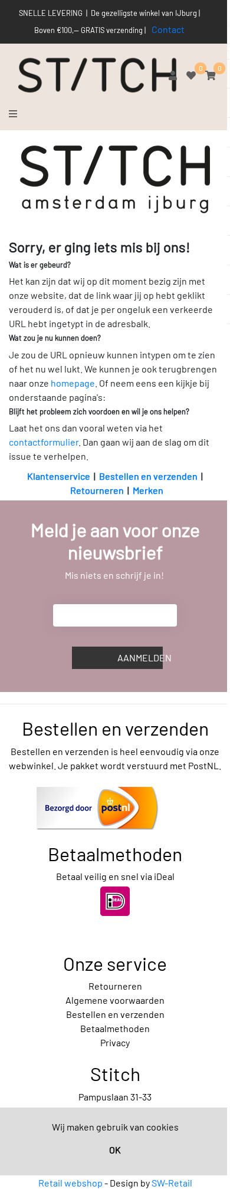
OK (115, 1149)
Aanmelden (140, 657)
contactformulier (43, 441)
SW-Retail (172, 1182)
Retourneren (97, 490)
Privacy (115, 1042)
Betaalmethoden (115, 1028)
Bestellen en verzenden (148, 476)
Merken (148, 490)
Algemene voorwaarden (115, 1000)
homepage (73, 382)
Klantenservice (58, 476)
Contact (168, 29)
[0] (191, 75)
